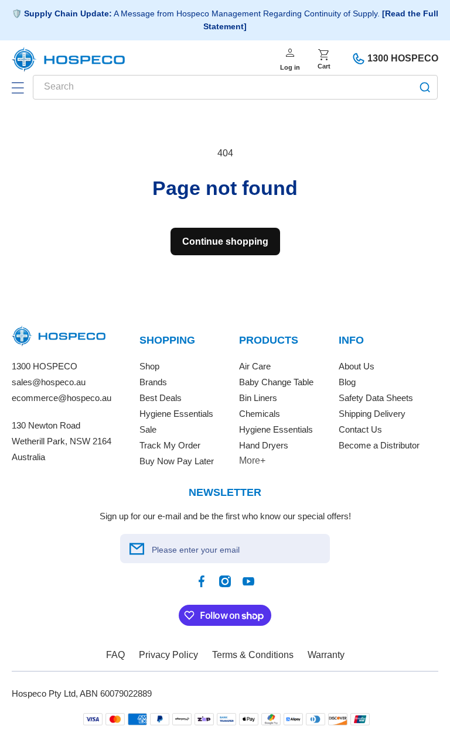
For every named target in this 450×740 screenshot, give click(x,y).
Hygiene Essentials (176, 414)
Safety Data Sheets (376, 398)
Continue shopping (225, 241)
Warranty (326, 655)
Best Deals (160, 398)
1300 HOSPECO (402, 58)
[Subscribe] (136, 548)
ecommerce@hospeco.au (61, 398)
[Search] (425, 87)
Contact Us (360, 429)
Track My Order (169, 445)
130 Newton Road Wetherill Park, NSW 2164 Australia (61, 441)
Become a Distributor (379, 445)
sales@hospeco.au (49, 382)
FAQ (115, 655)
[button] (17, 88)
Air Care (255, 366)
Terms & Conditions (253, 655)
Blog (347, 382)
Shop (149, 366)
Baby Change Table (276, 382)
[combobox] (235, 87)
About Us (356, 366)
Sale (147, 429)
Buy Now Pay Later (176, 461)
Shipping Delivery (372, 414)
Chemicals (259, 414)
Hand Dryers (263, 445)
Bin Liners (258, 398)
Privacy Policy (168, 655)
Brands (153, 382)
